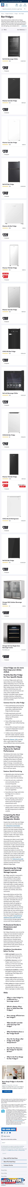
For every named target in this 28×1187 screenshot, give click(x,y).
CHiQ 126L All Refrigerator (10, 519)
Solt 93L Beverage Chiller (10, 59)
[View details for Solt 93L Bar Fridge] (14, 547)
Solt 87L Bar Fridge (8, 184)
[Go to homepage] (2, 5)
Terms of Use (3, 1176)
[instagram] (4, 1132)
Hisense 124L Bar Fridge (9, 101)
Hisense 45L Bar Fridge (9, 226)
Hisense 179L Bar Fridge (9, 268)
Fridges (16, 13)
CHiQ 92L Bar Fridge (8, 435)
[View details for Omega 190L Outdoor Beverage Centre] (14, 588)
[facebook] (2, 1132)
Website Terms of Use (12, 1150)
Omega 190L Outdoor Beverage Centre (12, 603)
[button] (13, 1087)
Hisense (12, 739)
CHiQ (16, 739)
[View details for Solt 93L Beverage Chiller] (14, 45)
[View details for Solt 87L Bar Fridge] (14, 170)
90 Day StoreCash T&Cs (18, 1120)
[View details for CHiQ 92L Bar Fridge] (14, 421)
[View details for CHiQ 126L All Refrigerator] (14, 505)
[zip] (23, 1180)
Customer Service (8, 1165)
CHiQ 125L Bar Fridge (8, 351)
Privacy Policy (22, 1150)
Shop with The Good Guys (11, 1158)
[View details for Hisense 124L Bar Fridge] (14, 87)
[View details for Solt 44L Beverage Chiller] (14, 379)
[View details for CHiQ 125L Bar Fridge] (14, 338)
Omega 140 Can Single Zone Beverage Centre (11, 646)
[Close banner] (22, 1179)
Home (2, 13)
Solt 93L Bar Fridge (8, 560)
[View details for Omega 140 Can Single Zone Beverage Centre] (14, 632)
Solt (22, 739)
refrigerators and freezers (13, 825)
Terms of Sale (4, 1173)
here (21, 1)
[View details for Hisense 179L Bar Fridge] (14, 254)
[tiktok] (7, 1132)
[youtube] (10, 1132)
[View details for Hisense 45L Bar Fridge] (14, 212)
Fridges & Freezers (9, 13)
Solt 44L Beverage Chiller (10, 393)
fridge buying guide (18, 859)
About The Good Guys (9, 1161)
